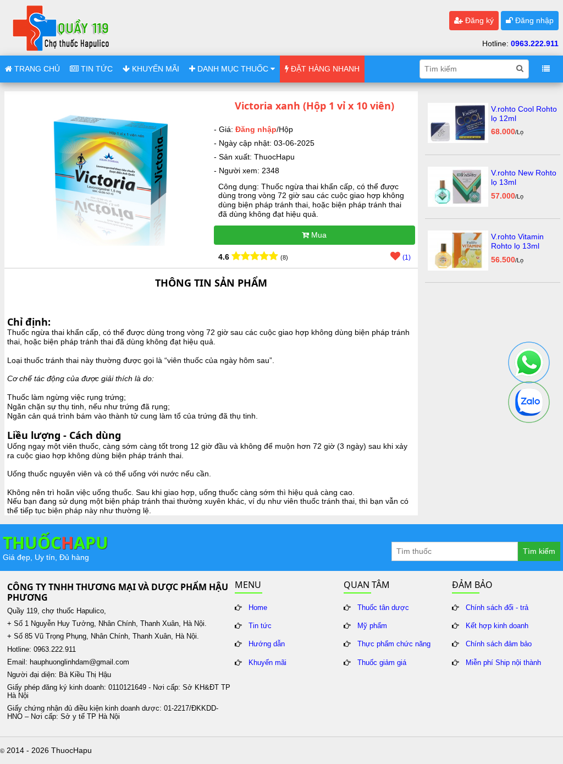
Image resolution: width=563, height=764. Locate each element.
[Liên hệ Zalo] (529, 402)
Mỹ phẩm (372, 626)
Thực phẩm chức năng (393, 644)
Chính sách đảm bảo (499, 644)
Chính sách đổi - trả (497, 608)
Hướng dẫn (267, 644)
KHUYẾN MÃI (154, 68)
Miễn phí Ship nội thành (503, 663)
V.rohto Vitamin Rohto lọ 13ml (517, 241)
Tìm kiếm (539, 551)
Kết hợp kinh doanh (497, 626)
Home (258, 608)
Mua (318, 234)
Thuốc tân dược (383, 608)
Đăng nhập (533, 20)
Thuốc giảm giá (381, 663)
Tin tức (260, 626)
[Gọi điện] (529, 362)
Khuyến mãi (267, 663)
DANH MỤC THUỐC (233, 68)
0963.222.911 (535, 43)
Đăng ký (478, 20)
